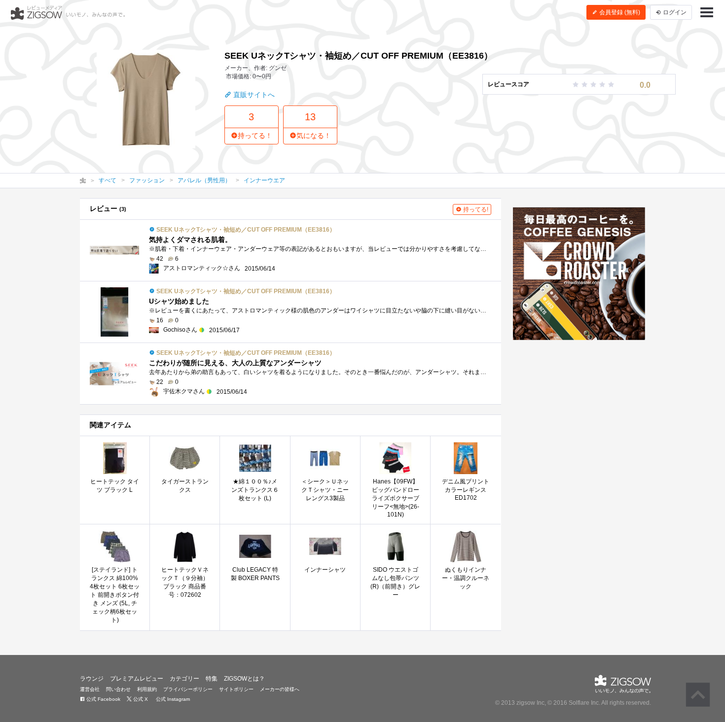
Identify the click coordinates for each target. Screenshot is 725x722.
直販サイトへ (253, 95)
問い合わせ (118, 689)
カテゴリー (184, 678)
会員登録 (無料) (619, 12)
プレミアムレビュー (136, 678)
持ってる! (475, 209)
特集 (212, 678)
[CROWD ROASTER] (579, 273)
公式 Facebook (102, 699)
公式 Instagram (172, 699)
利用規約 (147, 689)
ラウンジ (92, 678)
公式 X (140, 699)
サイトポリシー (236, 689)
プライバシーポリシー (188, 689)
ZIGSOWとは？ (244, 678)
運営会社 (90, 689)
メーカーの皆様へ (279, 689)
